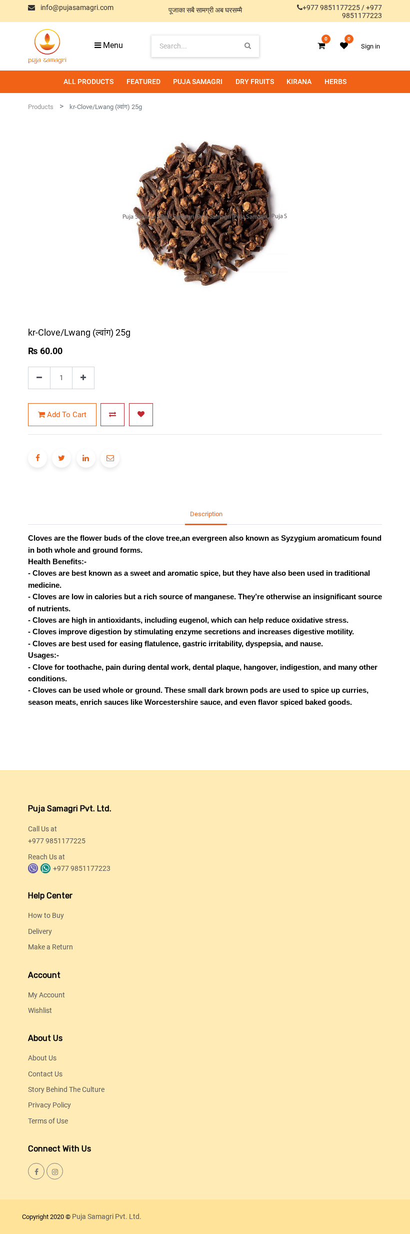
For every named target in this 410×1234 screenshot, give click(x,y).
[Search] (247, 46)
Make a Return (50, 947)
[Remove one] (39, 378)
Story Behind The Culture (66, 1089)
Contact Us (45, 1074)
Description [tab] (206, 514)
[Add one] (83, 378)
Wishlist (40, 1010)
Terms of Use (48, 1121)
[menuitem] (88, 82)
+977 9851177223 (362, 12)
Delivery (40, 931)
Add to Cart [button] (65, 414)
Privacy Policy (49, 1105)
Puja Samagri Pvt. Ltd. (107, 1216)
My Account (46, 995)
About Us (42, 1058)
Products (41, 107)
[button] (112, 414)
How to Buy (46, 915)
